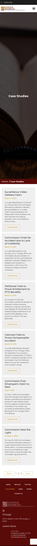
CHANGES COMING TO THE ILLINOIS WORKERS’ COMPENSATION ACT (21, 535)
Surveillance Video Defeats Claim (16, 193)
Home (4, 181)
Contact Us (18, 493)
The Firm (27, 484)
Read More (12, 227)
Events (29, 489)
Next (28, 473)
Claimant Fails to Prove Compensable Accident (17, 337)
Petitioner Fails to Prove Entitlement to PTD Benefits (17, 289)
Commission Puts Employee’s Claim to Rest (17, 384)
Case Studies (10, 489)
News (21, 489)
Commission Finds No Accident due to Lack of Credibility (18, 240)
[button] (34, 8)
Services (17, 484)
